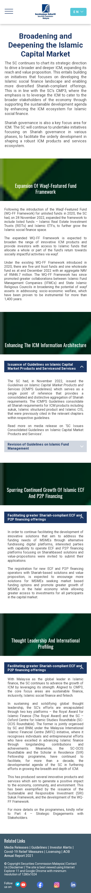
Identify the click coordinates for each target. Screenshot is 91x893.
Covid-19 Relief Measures (23, 852)
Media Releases (16, 847)
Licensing (53, 852)
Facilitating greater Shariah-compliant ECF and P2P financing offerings (45, 517)
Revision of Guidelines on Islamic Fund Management (38, 446)
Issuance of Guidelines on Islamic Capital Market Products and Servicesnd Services (42, 366)
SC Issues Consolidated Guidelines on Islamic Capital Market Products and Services (45, 430)
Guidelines (39, 847)
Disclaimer (16, 867)
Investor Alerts (61, 847)
